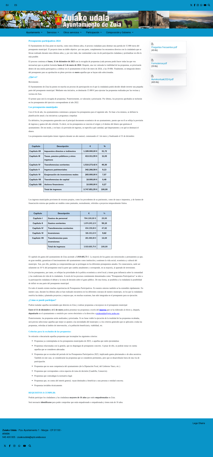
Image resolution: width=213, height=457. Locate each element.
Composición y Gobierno (119, 32)
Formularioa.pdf (159, 63)
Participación (93, 32)
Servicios (52, 32)
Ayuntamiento (33, 32)
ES (15, 5)
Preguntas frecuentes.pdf (164, 47)
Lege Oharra (199, 423)
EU (7, 5)
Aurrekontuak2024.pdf (162, 79)
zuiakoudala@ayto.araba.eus (31, 437)
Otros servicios (71, 32)
